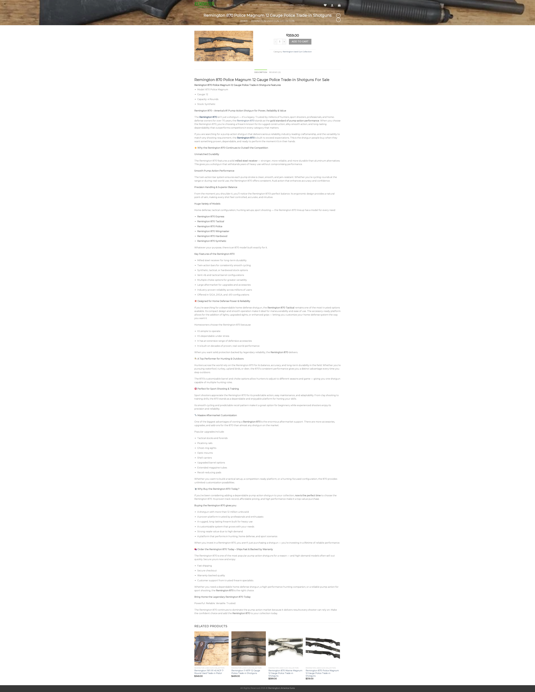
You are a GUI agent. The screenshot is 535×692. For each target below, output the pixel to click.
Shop (255, 5)
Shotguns (275, 5)
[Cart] (339, 5)
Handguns (288, 5)
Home (247, 5)
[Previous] (194, 658)
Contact (300, 5)
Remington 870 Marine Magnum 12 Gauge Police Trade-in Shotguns (285, 673)
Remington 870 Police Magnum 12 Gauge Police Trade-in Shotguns (322, 673)
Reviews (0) (275, 72)
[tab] (260, 72)
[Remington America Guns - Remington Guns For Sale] (208, 5)
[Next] (340, 658)
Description (260, 72)
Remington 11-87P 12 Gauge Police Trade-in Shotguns (245, 671)
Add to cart (300, 41)
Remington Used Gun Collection (273, 21)
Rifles (263, 5)
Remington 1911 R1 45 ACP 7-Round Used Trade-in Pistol (209, 671)
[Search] (241, 5)
